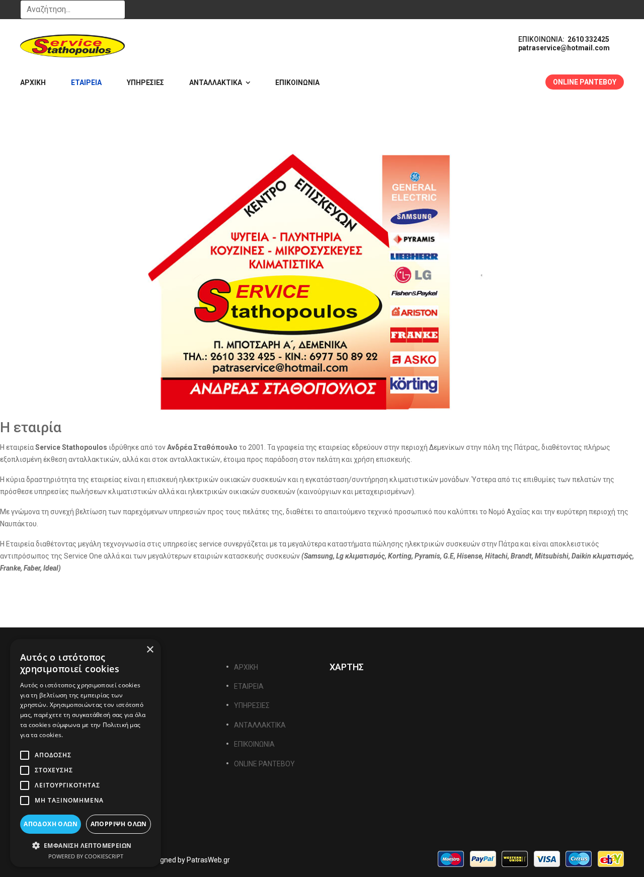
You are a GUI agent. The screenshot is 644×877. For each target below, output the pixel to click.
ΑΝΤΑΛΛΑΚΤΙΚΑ (215, 82)
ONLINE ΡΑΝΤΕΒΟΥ (584, 82)
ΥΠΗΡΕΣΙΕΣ (145, 82)
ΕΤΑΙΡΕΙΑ (86, 82)
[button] (85, 845)
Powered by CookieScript (85, 856)
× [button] (149, 650)
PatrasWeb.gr (208, 860)
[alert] (85, 753)
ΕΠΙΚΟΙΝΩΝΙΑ (297, 82)
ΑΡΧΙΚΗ (33, 82)
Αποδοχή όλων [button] (50, 824)
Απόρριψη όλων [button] (119, 824)
